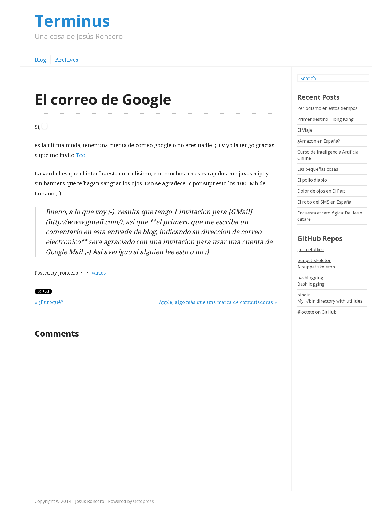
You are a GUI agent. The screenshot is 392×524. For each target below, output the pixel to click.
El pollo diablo (312, 180)
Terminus (72, 20)
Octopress (143, 501)
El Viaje (304, 130)
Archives (66, 59)
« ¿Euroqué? (49, 302)
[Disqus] (156, 413)
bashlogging (310, 278)
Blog (40, 59)
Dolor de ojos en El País (321, 191)
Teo (80, 155)
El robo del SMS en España (324, 202)
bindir (303, 295)
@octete (305, 312)
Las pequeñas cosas (317, 169)
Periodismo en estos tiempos (327, 108)
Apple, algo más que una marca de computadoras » (218, 302)
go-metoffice (310, 249)
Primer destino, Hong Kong (325, 119)
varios (98, 272)
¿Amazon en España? (318, 141)
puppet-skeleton (314, 260)
